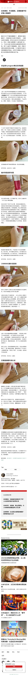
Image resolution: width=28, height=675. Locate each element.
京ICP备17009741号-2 (14, 674)
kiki (2, 56)
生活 (3, 655)
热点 (18, 652)
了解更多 (14, 670)
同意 (14, 666)
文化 (13, 652)
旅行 (3, 652)
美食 (8, 652)
